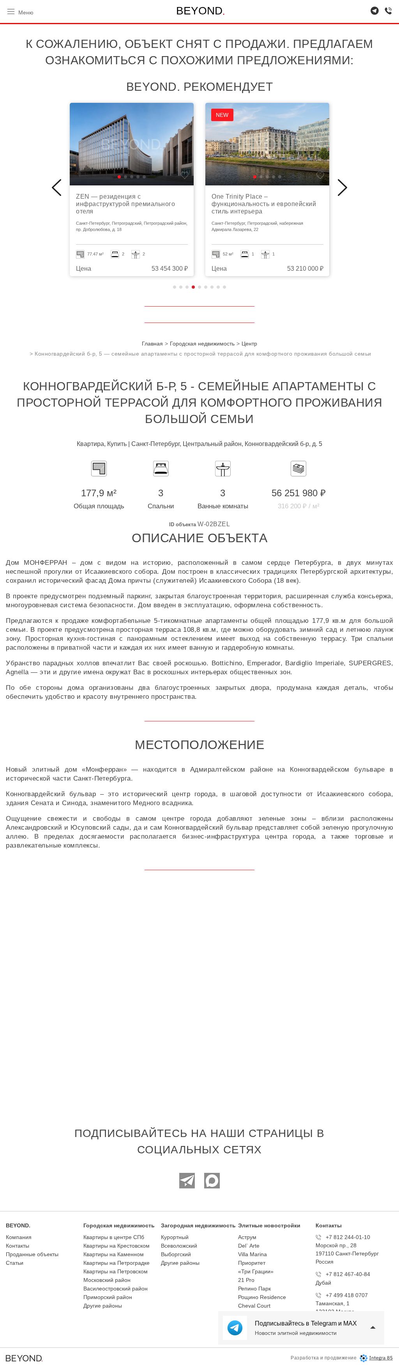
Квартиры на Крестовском (116, 1246)
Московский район (107, 1280)
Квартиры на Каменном (113, 1254)
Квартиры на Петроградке (116, 1263)
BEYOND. (18, 1225)
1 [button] (174, 287)
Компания (19, 1237)
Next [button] (342, 188)
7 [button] (212, 287)
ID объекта (182, 524)
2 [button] (180, 287)
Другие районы (102, 1306)
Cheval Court (254, 1306)
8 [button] (218, 287)
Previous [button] (56, 188)
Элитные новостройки (269, 1225)
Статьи (14, 1263)
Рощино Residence (262, 1297)
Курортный (175, 1237)
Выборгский (176, 1254)
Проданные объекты (32, 1254)
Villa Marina (252, 1254)
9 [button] (224, 287)
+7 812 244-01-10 (348, 1237)
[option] (132, 189)
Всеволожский (179, 1246)
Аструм (247, 1237)
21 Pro (246, 1280)
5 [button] (199, 287)
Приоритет (251, 1263)
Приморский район (107, 1297)
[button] (119, 176)
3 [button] (187, 287)
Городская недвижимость (119, 1225)
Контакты (17, 1246)
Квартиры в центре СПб (113, 1237)
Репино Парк (254, 1288)
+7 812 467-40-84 (348, 1274)
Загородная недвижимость (198, 1225)
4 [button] (193, 287)
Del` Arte (249, 1246)
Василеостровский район (115, 1288)
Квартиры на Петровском (115, 1271)
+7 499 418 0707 (347, 1295)
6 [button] (205, 287)
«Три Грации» (256, 1271)
